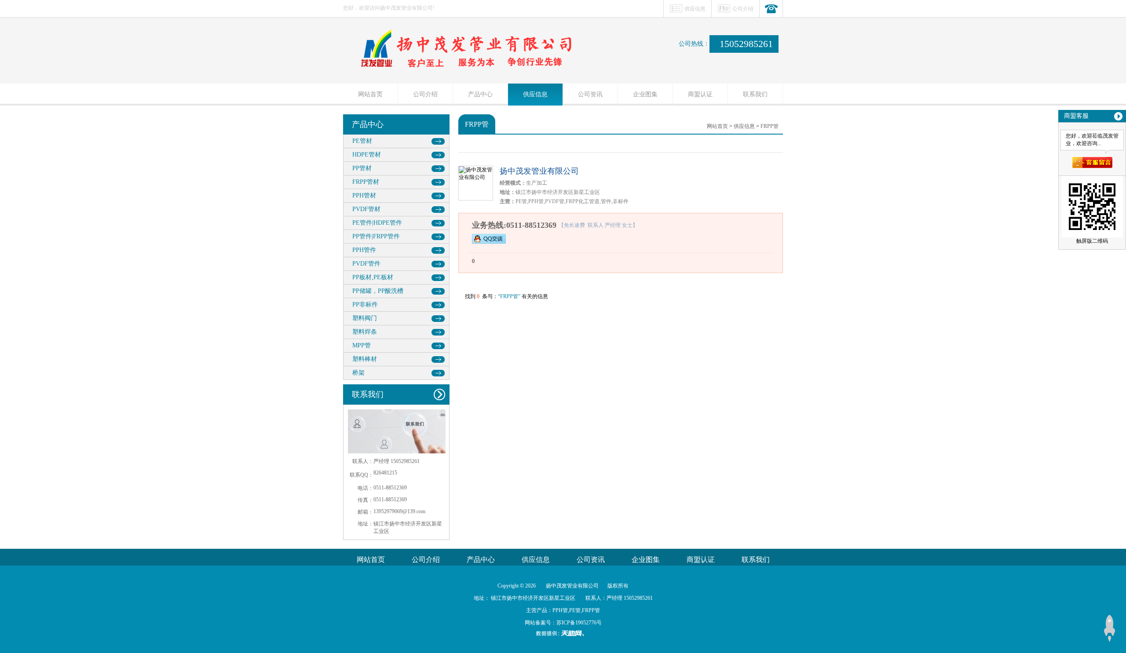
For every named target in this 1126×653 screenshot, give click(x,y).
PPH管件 (364, 250)
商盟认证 (700, 94)
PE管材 (362, 141)
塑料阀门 (364, 318)
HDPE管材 (366, 154)
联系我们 (755, 94)
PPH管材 (364, 195)
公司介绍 (742, 9)
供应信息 (695, 9)
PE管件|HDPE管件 (377, 222)
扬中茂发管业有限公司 (539, 171)
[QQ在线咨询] (489, 239)
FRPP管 (769, 126)
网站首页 (370, 94)
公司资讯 (590, 94)
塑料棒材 (364, 359)
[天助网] (563, 633)
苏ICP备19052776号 (579, 623)
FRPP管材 (365, 182)
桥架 (358, 372)
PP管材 (362, 168)
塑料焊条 (364, 331)
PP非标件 (365, 304)
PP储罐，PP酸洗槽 (377, 291)
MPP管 (361, 345)
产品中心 (480, 94)
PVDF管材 (366, 209)
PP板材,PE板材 (372, 277)
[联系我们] (771, 9)
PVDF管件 (366, 263)
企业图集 (645, 94)
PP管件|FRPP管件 (376, 236)
